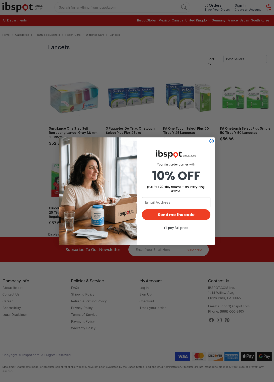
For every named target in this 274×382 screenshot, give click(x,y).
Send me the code (176, 214)
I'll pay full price (176, 228)
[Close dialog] (212, 141)
